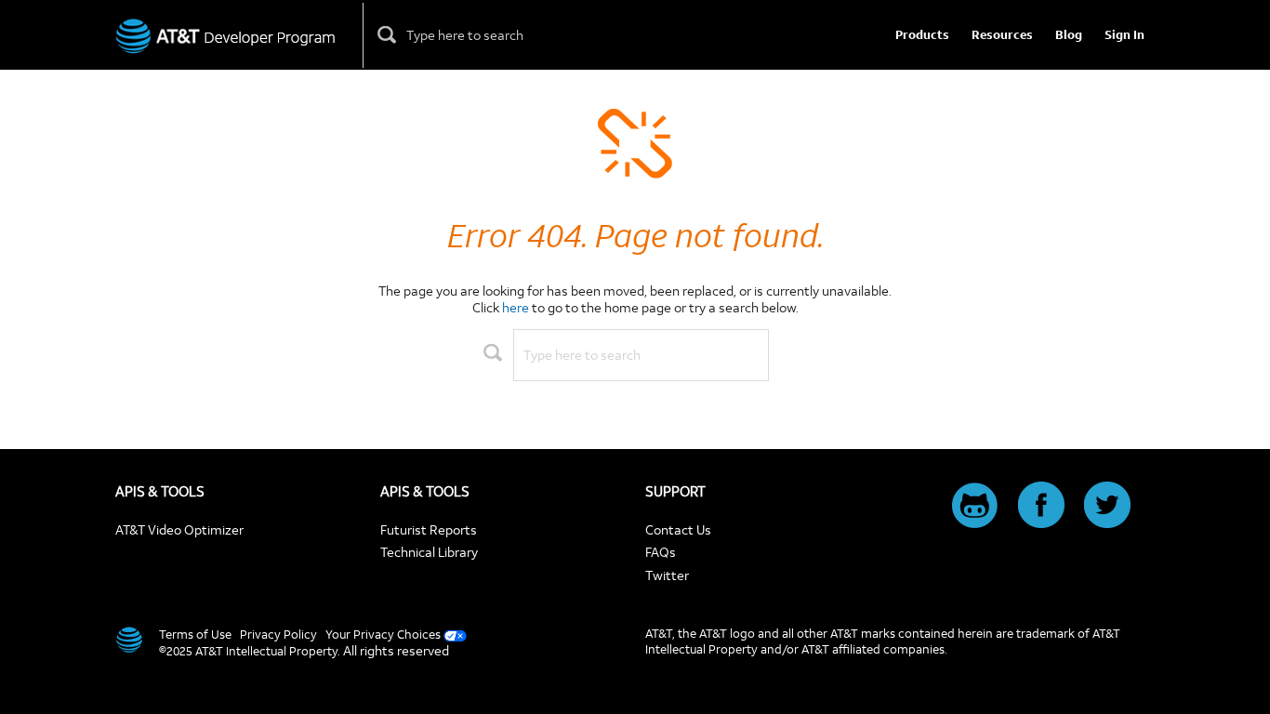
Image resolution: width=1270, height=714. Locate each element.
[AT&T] (127, 640)
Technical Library (429, 552)
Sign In (1124, 35)
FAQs (660, 552)
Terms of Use (195, 634)
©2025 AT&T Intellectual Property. (249, 650)
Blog (1068, 35)
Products (922, 35)
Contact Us (678, 529)
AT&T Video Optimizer (179, 529)
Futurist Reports (428, 529)
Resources (1002, 35)
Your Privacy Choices (383, 634)
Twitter (667, 575)
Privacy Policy (278, 634)
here (515, 307)
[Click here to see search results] (387, 35)
